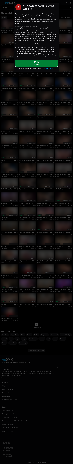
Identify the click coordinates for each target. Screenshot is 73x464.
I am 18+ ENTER (36, 63)
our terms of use (48, 68)
